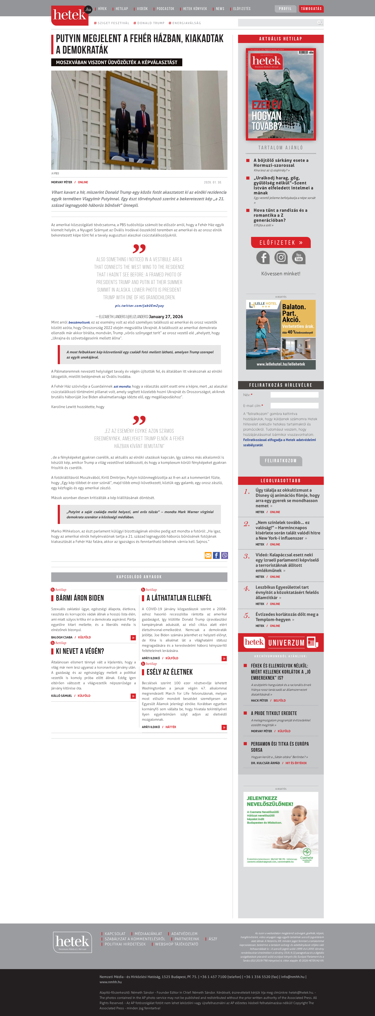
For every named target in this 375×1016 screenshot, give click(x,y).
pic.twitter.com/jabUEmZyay (139, 306)
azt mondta (121, 386)
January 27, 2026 (166, 316)
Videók (142, 9)
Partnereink (187, 939)
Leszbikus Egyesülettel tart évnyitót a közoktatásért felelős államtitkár (287, 592)
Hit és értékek (296, 763)
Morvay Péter (61, 182)
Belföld (280, 700)
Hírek (102, 9)
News (220, 9)
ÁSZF (213, 939)
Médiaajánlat (148, 934)
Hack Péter (259, 700)
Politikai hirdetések (125, 944)
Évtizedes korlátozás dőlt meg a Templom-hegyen (287, 617)
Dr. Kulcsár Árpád (265, 763)
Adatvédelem (184, 934)
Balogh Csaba (61, 637)
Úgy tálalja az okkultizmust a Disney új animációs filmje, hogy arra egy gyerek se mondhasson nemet (288, 497)
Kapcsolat (115, 934)
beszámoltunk (79, 322)
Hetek (260, 512)
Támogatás (311, 9)
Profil (285, 9)
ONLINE (83, 182)
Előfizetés (242, 9)
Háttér (171, 727)
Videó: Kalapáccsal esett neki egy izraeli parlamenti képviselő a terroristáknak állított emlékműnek (287, 562)
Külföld (84, 637)
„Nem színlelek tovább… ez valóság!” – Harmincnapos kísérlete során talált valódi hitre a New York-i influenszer (288, 530)
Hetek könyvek (195, 9)
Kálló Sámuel (61, 695)
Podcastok (165, 9)
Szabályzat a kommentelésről (135, 939)
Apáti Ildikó (151, 658)
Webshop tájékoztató (176, 944)
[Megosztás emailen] (208, 555)
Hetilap (122, 9)
